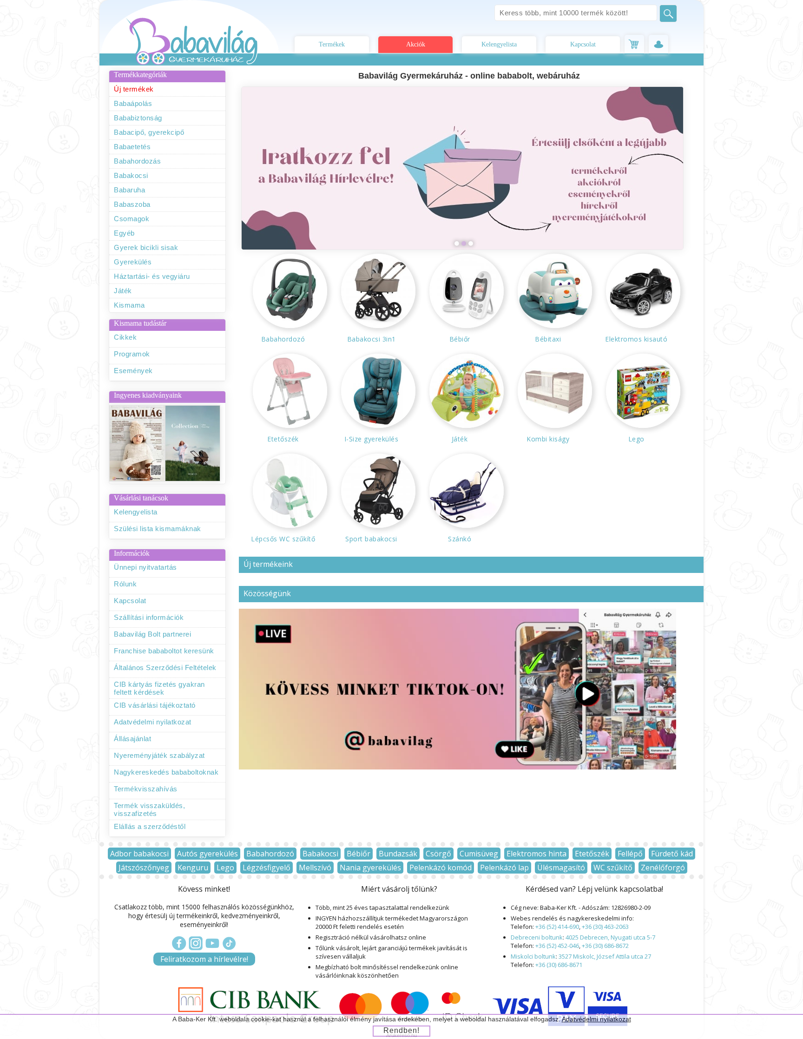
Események (133, 371)
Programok (132, 354)
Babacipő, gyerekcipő (149, 132)
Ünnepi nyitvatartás (145, 567)
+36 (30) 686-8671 (558, 964)
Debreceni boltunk (537, 937)
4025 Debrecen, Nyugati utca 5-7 (610, 937)
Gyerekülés (132, 262)
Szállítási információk (149, 617)
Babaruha (129, 190)
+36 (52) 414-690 (557, 926)
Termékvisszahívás (146, 789)
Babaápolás (133, 103)
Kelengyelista (499, 44)
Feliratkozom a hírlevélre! (204, 959)
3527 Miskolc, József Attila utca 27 (605, 956)
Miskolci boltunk (533, 956)
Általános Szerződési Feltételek (165, 667)
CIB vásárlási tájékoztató (155, 705)
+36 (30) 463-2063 (605, 926)
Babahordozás (137, 161)
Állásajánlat (132, 739)
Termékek (332, 44)
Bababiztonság (138, 118)
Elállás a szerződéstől (149, 826)
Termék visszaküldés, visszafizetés (149, 809)
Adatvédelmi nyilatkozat (152, 722)
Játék (123, 291)
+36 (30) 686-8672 (605, 945)
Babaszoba (132, 204)
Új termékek (134, 89)
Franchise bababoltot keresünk (164, 651)
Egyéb (124, 233)
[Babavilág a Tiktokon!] (457, 767)
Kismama (129, 305)
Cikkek (125, 337)
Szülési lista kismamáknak (157, 529)
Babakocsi (131, 175)
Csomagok (131, 219)
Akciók (415, 44)
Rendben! (401, 1030)
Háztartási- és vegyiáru (152, 276)
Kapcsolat (583, 44)
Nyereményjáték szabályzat (159, 755)
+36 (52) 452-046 (557, 945)
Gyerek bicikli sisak (146, 247)
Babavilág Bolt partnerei (152, 634)
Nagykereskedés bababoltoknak (166, 772)
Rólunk (125, 584)
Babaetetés (132, 147)
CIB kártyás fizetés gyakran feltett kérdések (159, 688)
